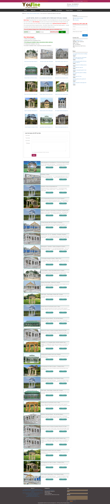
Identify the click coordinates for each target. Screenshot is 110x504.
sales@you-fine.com (44, 1)
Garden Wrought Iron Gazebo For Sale (31, 127)
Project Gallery (69, 10)
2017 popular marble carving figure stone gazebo (63, 110)
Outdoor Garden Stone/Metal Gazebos (33, 13)
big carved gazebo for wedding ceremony (80, 64)
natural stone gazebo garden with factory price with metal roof (32, 492)
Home (25, 10)
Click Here (86, 1)
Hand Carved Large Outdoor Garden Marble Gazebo (33, 61)
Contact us (79, 10)
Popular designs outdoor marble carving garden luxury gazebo (65, 61)
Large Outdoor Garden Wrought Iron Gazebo (47, 127)
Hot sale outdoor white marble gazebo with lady (47, 77)
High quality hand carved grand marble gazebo (63, 77)
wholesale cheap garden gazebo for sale (79, 70)
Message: (68, 494)
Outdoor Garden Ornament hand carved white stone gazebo (49, 94)
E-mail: (68, 491)
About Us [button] (33, 10)
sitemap (70, 502)
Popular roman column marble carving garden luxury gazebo (65, 94)
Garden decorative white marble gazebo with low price (49, 110)
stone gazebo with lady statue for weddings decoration (33, 489)
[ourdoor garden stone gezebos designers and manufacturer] (31, 5)
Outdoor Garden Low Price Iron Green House (31, 77)
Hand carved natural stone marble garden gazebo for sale (33, 94)
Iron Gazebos (59, 10)
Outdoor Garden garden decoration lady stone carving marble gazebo (66, 127)
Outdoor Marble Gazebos (46, 10)
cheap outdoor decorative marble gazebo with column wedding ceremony (79, 58)
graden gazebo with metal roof (78, 67)
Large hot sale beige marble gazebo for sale (31, 110)
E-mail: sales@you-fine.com (49, 490)
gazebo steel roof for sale (77, 76)
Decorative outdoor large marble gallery (46, 61)
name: (68, 488)
